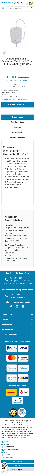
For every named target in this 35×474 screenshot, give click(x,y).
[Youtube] (17, 306)
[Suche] (32, 8)
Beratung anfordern (17, 137)
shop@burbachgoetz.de (20, 281)
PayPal (7, 452)
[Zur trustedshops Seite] (13, 416)
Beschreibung (17, 117)
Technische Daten (17, 122)
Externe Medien (10, 447)
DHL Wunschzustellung (12, 449)
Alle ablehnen (17, 466)
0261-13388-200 (16, 278)
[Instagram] (23, 306)
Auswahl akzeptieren (17, 470)
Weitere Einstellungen (7, 457)
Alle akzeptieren (17, 462)
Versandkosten (24, 80)
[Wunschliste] (17, 3)
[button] (22, 3)
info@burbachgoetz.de (20, 297)
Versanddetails (17, 132)
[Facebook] (11, 306)
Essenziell (8, 441)
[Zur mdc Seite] (22, 416)
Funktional (8, 455)
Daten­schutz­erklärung (20, 438)
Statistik (7, 444)
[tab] (17, 117)
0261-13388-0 (15, 295)
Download (17, 127)
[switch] (4, 471)
